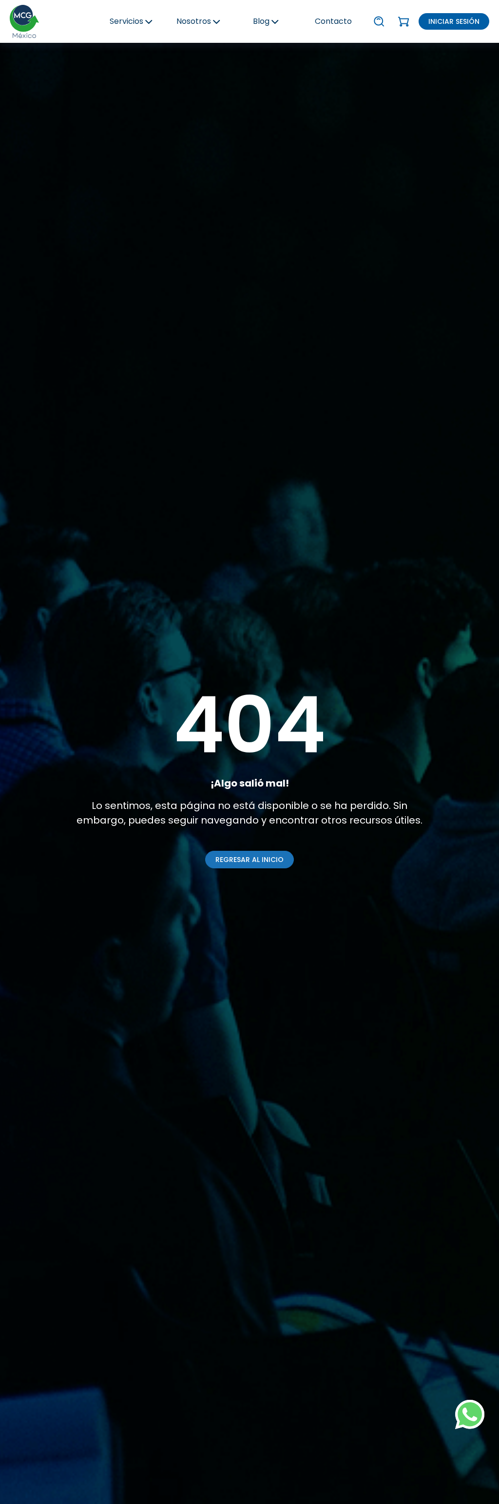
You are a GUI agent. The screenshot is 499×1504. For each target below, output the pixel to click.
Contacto (333, 21)
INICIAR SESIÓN (454, 21)
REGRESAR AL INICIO (249, 859)
